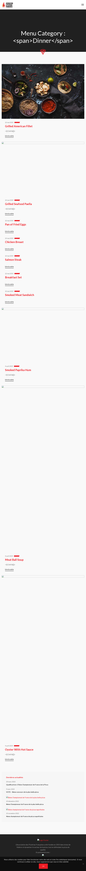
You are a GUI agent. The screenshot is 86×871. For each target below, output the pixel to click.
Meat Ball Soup (14, 559)
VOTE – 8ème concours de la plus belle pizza (22, 792)
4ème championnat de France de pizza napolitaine (24, 816)
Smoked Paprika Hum (18, 370)
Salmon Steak (13, 259)
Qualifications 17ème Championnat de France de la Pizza (27, 785)
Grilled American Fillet (18, 126)
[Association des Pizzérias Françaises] (7, 4)
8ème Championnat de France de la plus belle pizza (25, 804)
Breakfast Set (13, 277)
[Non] (83, 864)
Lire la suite (9, 136)
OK (43, 866)
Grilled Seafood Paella (18, 204)
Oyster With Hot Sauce (19, 749)
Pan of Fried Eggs (15, 224)
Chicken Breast (14, 242)
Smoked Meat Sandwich (19, 294)
